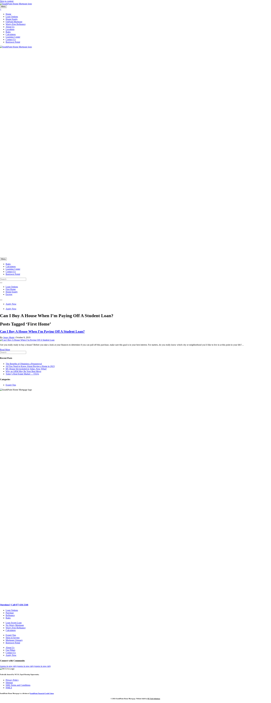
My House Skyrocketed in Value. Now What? (26, 369)
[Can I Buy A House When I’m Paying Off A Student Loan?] (27, 340)
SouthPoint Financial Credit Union (42, 693)
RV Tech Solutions (153, 698)
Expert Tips (11, 385)
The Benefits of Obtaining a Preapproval (24, 364)
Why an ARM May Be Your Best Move (23, 371)
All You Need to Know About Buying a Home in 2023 (30, 366)
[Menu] (1, 282)
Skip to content (6, 1)
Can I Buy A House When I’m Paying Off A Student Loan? (42, 331)
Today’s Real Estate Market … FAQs (22, 374)
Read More (5, 349)
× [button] (0, 9)
